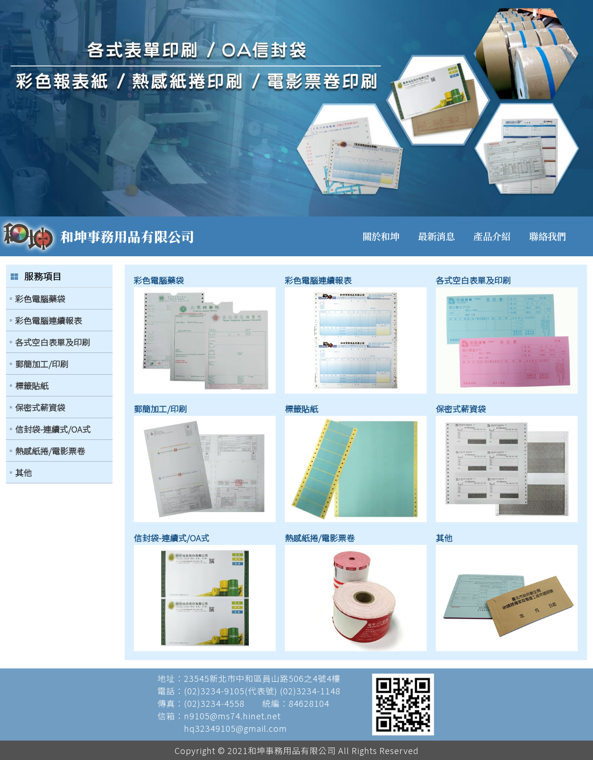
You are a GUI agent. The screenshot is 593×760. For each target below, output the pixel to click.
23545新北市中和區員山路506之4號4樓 (262, 678)
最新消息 (436, 236)
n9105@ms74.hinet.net (232, 716)
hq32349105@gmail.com (235, 728)
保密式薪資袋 (40, 407)
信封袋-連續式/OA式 (53, 429)
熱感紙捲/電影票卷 (50, 451)
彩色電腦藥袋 (40, 298)
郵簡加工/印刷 (42, 364)
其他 (23, 472)
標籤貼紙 (32, 385)
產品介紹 (492, 236)
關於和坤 (380, 236)
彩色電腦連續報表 (48, 320)
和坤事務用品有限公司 (127, 236)
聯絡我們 (547, 236)
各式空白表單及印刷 (52, 342)
